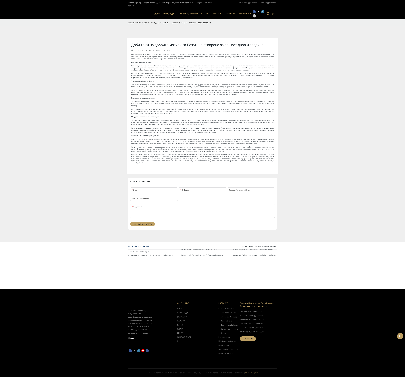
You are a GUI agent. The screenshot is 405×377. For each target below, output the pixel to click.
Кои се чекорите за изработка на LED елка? (140, 252)
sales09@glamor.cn (268, 3)
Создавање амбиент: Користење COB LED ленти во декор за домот (255, 255)
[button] (253, 14)
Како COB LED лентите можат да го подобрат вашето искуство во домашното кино (203, 255)
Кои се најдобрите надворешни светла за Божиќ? (199, 249)
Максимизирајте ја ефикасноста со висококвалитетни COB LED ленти (255, 249)
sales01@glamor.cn (249, 3)
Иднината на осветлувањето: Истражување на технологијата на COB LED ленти (151, 255)
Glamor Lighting (134, 23)
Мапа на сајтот (251, 373)
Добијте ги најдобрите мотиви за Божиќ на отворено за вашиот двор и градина (177, 23)
